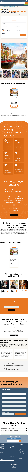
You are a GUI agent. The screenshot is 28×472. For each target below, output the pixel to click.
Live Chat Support (2, 448)
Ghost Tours (20, 450)
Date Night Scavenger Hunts (22, 449)
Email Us (1, 447)
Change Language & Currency (3, 450)
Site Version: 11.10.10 (14, 467)
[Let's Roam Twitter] (15, 465)
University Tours (20, 452)
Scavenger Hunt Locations (12, 456)
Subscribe (11, 309)
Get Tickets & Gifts (11, 446)
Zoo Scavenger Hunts (21, 451)
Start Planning (14, 335)
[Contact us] (12, 465)
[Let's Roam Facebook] (13, 465)
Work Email (3, 408)
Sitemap (17, 466)
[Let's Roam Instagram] (16, 465)
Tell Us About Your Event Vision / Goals (5, 412)
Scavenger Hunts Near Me (14, 438)
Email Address (2, 459)
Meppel (17, 6)
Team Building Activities (5, 6)
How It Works (10, 447)
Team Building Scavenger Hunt (12, 6)
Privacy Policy (14, 466)
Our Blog (10, 454)
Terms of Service (11, 466)
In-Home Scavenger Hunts (22, 453)
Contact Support (2, 446)
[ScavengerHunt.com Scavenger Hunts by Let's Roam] (4, 1)
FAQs (0, 449)
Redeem (10, 455)
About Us (10, 448)
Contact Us (2, 444)
